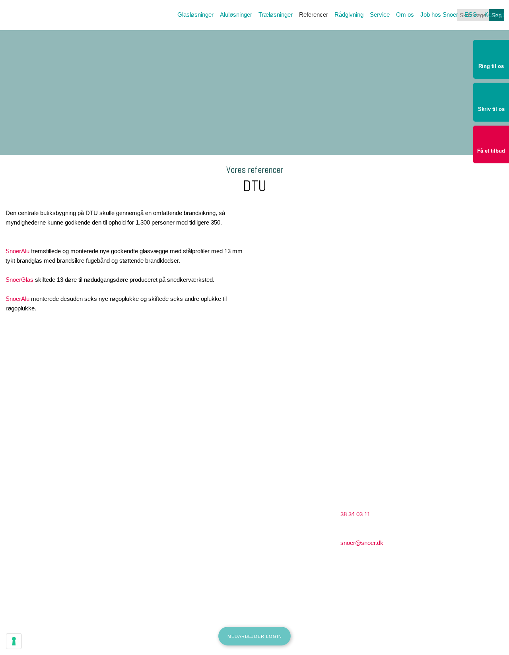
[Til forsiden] (50, 36)
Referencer (313, 14)
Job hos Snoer (439, 14)
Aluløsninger (236, 14)
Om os (405, 14)
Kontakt (494, 14)
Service (380, 14)
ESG (470, 14)
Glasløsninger (195, 14)
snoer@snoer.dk (361, 542)
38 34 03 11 (355, 514)
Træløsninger (275, 14)
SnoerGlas (19, 279)
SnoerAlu (17, 251)
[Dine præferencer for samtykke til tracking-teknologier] (13, 641)
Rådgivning (348, 14)
